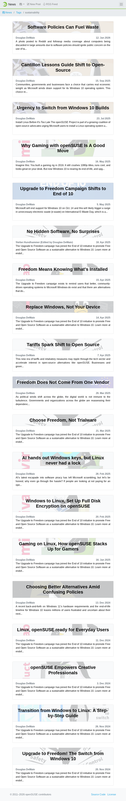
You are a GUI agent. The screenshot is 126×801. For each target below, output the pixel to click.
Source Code (98, 794)
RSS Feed (51, 4)
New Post (35, 4)
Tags (18, 12)
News (8, 12)
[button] (22, 4)
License (111, 794)
